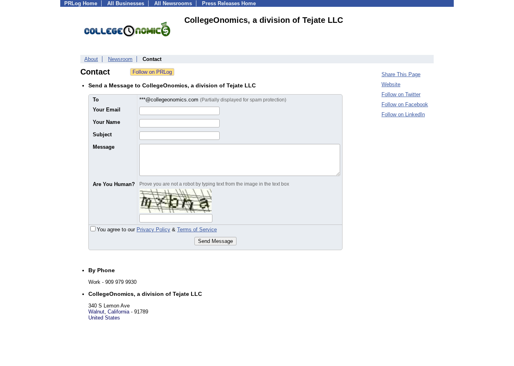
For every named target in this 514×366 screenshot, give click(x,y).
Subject (102, 134)
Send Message (215, 241)
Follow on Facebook (404, 104)
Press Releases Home (229, 3)
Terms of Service (197, 229)
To (96, 100)
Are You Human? (114, 184)
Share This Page (400, 74)
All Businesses (125, 3)
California (118, 312)
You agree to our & (157, 229)
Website (390, 84)
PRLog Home (80, 3)
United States (104, 318)
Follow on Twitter (400, 94)
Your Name (106, 122)
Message (103, 147)
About (91, 59)
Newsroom (120, 59)
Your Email (106, 110)
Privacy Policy (153, 229)
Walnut (96, 312)
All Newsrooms (173, 3)
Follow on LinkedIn (403, 114)
